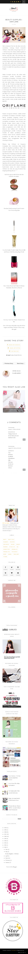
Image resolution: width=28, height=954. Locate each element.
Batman (10, 466)
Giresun (10, 462)
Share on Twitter (15, 348)
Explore (12, 544)
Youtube (18, 575)
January (7, 862)
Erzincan (10, 464)
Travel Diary (16, 554)
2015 (5, 838)
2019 (5, 830)
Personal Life (14, 549)
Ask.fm (11, 575)
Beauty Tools (11, 539)
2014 (5, 840)
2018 (5, 832)
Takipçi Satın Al (12, 434)
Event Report (6, 544)
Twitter (11, 569)
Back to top (21, 952)
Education (12, 541)
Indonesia (5, 546)
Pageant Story (6, 549)
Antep (10, 467)
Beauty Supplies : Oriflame (12, 853)
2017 (5, 834)
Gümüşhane (11, 458)
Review (20, 355)
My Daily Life (12, 546)
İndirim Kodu (11, 437)
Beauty (12, 355)
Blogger (15, 867)
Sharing (9, 554)
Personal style (6, 551)
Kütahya (10, 454)
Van (9, 452)
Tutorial (5, 556)
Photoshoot (14, 551)
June (6, 849)
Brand (15, 355)
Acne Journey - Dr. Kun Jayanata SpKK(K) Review (14, 777)
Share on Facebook (14, 344)
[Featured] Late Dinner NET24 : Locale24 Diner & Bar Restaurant (14, 808)
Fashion (18, 544)
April (6, 856)
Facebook (5, 569)
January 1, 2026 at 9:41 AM (14, 429)
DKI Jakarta (5, 541)
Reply (24, 439)
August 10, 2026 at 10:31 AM (14, 448)
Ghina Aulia (16, 371)
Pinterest (5, 575)
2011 (5, 847)
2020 (5, 827)
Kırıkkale (10, 456)
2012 (5, 845)
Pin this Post (15, 351)
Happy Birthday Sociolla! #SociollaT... (11, 410)
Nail (17, 546)
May (6, 851)
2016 (5, 836)
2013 (5, 843)
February (7, 860)
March (7, 858)
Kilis (9, 460)
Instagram (18, 569)
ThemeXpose (13, 950)
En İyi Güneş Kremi (13, 435)
